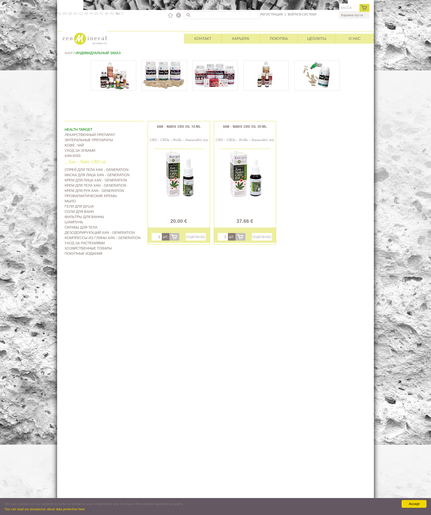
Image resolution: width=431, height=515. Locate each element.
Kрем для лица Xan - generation (96, 180)
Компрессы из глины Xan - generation (102, 238)
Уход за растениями (85, 243)
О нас (355, 38)
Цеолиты (316, 38)
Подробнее (195, 237)
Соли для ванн (79, 212)
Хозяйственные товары (88, 248)
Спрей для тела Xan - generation (96, 170)
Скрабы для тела (81, 227)
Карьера (240, 38)
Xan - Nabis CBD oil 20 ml (245, 126)
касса (346, 8)
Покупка (279, 38)
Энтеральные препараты (89, 140)
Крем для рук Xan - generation (94, 191)
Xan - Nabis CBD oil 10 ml (179, 126)
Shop (69, 53)
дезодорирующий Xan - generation (100, 233)
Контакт (202, 38)
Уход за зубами (80, 150)
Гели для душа (79, 206)
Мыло (70, 201)
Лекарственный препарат (90, 135)
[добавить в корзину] (174, 237)
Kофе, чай (74, 145)
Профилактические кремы (91, 196)
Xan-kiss (73, 156)
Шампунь (74, 222)
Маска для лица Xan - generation (97, 175)
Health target (78, 129)
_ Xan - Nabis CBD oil (85, 162)
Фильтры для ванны (84, 217)
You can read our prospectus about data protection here (44, 509)
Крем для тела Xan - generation (95, 185)
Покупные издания (83, 254)
